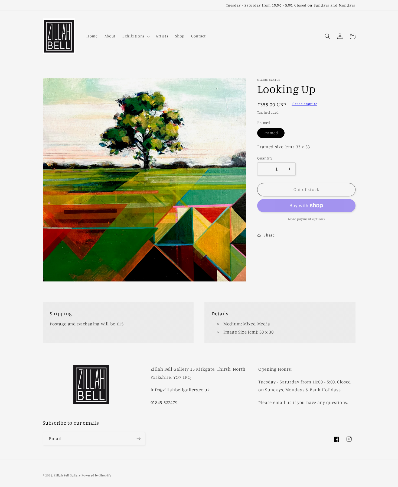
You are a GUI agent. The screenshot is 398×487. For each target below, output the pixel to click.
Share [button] (269, 235)
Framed (273, 134)
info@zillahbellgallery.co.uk (180, 389)
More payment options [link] (306, 219)
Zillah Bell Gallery (67, 475)
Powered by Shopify (96, 475)
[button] (135, 36)
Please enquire (304, 104)
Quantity (264, 158)
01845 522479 (164, 402)
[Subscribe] (138, 438)
